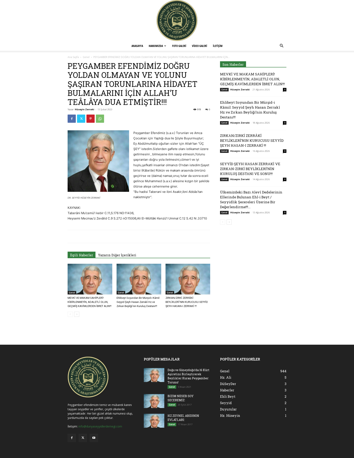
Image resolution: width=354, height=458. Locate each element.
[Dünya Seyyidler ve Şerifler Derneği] (177, 20)
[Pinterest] (90, 119)
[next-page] (76, 314)
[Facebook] (72, 119)
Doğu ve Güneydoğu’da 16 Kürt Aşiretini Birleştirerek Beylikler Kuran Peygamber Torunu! (188, 376)
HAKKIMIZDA (156, 46)
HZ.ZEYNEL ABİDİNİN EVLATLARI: (183, 418)
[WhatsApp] (100, 119)
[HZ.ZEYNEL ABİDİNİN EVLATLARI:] (154, 421)
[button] (281, 46)
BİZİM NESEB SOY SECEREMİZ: (181, 398)
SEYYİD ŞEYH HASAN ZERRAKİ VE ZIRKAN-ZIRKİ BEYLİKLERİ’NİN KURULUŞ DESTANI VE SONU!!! (250, 168)
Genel (86, 57)
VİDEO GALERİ (199, 46)
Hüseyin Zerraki (84, 109)
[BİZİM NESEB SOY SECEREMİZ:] (154, 401)
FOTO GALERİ (179, 46)
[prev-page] (70, 314)
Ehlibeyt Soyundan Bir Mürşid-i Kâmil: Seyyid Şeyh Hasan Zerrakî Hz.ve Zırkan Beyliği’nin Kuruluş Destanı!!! (138, 302)
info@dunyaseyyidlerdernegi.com (100, 426)
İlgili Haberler (81, 255)
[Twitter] (81, 119)
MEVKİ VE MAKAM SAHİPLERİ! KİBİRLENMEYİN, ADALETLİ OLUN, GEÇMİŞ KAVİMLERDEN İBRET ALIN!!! (89, 302)
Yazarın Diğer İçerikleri (117, 255)
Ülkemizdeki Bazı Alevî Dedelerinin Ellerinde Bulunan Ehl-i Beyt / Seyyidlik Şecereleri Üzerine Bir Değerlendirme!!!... (251, 199)
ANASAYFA (137, 46)
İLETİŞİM (217, 46)
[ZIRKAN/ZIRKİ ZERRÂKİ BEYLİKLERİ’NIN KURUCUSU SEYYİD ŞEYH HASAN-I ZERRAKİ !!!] (188, 279)
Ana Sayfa (73, 57)
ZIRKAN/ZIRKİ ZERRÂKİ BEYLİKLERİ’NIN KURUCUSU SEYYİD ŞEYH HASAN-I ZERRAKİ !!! (187, 302)
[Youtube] (94, 438)
